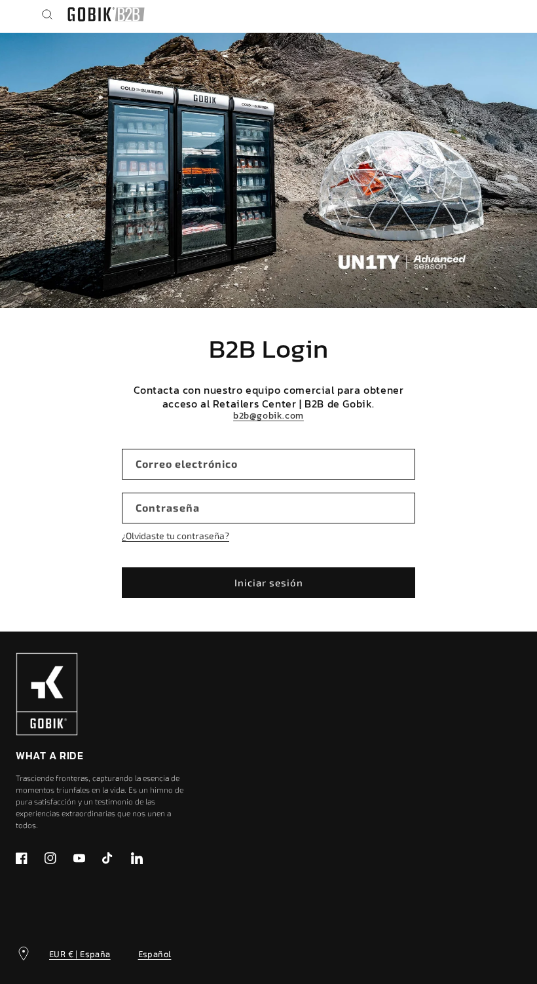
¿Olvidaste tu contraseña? (175, 535)
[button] (47, 14)
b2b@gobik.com (268, 416)
